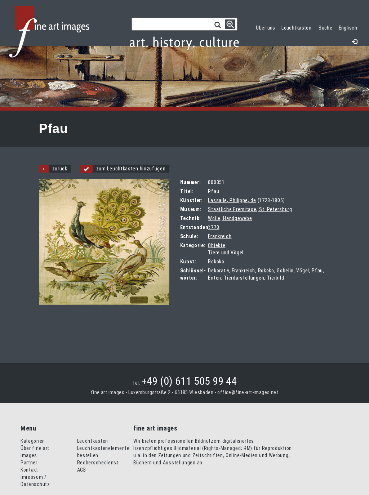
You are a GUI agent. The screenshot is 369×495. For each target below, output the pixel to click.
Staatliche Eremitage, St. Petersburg (250, 209)
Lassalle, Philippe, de (232, 200)
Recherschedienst (98, 462)
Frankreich (219, 236)
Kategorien (33, 441)
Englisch (348, 28)
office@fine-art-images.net (247, 392)
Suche (325, 28)
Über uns (265, 28)
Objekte (216, 245)
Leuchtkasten (298, 27)
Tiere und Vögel (226, 252)
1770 (213, 227)
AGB (81, 470)
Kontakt (29, 470)
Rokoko (216, 261)
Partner (29, 462)
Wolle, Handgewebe (230, 218)
